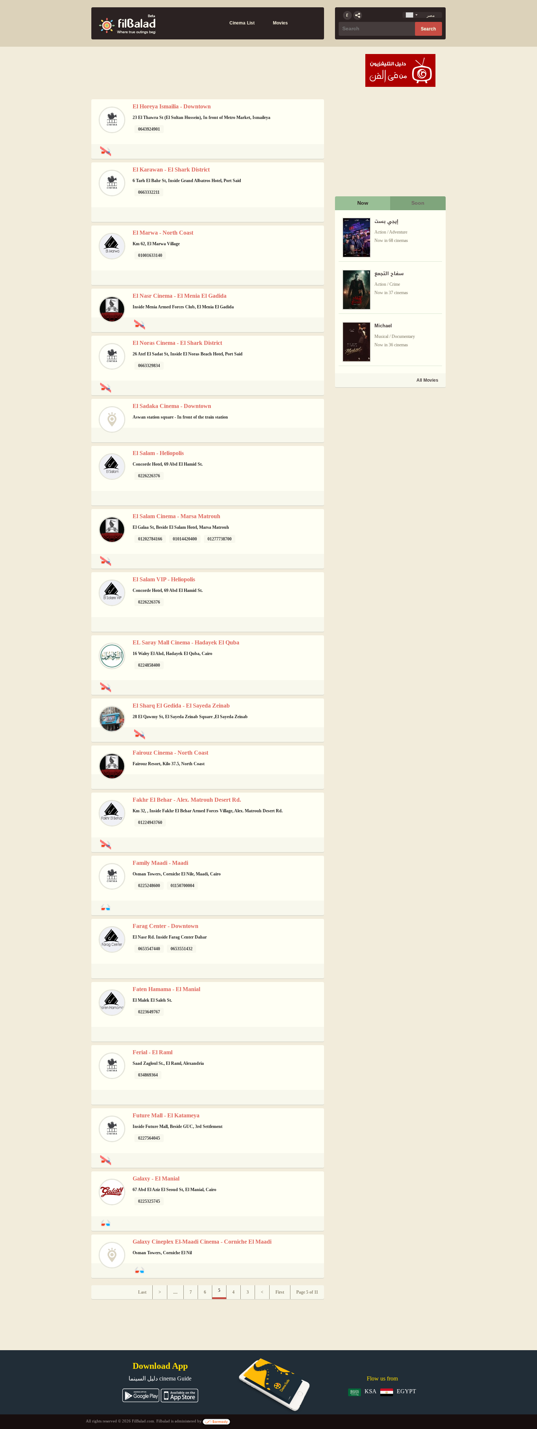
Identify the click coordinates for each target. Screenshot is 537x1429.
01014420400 (185, 539)
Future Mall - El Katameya (166, 1115)
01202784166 (150, 539)
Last (142, 1292)
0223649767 (149, 1011)
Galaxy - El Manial (156, 1178)
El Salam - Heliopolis (158, 453)
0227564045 (149, 1138)
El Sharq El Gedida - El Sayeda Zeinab (181, 705)
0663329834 (149, 365)
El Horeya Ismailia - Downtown (172, 106)
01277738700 (219, 539)
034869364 (148, 1075)
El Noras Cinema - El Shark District (177, 343)
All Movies (427, 380)
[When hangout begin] (127, 23)
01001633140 (150, 255)
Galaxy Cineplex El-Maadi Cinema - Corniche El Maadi (202, 1242)
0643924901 (149, 129)
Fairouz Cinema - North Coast (170, 753)
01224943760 (150, 822)
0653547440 (149, 948)
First (279, 1292)
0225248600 (149, 885)
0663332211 (149, 192)
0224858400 (149, 665)
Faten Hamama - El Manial (166, 989)
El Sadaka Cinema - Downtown (172, 406)
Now (362, 203)
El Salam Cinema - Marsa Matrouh (176, 516)
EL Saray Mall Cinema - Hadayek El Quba (186, 642)
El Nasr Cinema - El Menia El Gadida (179, 296)
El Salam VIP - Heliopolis (164, 579)
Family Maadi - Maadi (160, 863)
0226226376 (149, 475)
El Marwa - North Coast (163, 233)
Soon (417, 203)
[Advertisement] (390, 440)
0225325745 (149, 1201)
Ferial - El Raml (152, 1052)
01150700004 (182, 885)
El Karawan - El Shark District (171, 169)
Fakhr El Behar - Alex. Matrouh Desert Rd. (187, 800)
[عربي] (347, 15)
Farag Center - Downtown (165, 926)
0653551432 (182, 948)
